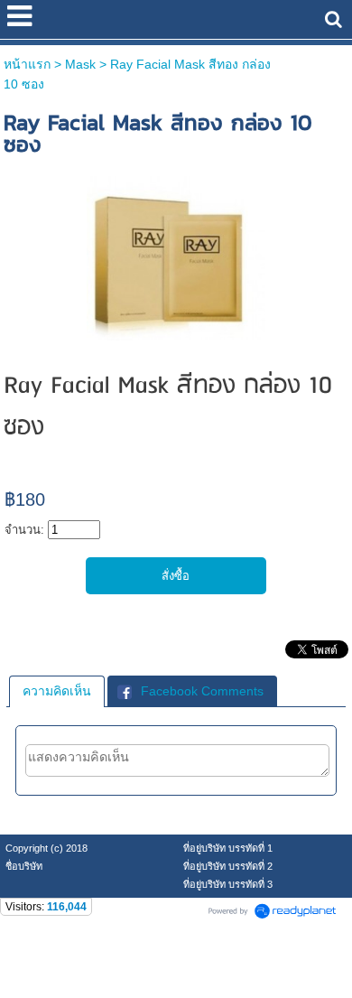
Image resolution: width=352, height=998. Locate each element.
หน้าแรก (27, 64)
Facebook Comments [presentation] (202, 691)
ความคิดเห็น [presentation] (57, 691)
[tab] (57, 691)
